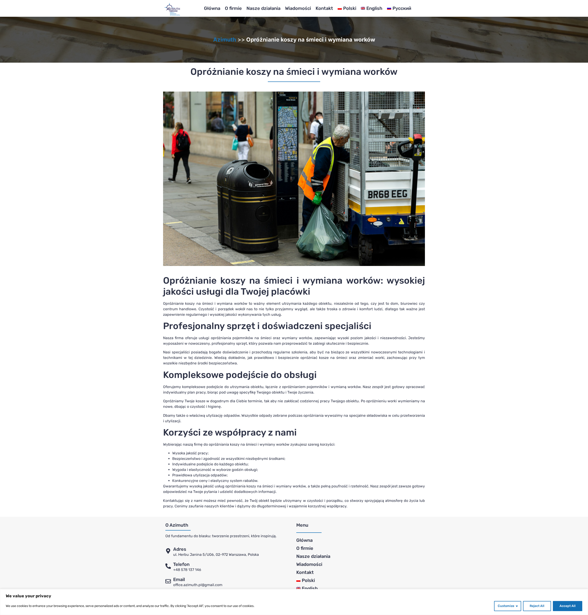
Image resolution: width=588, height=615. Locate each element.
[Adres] (168, 551)
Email (179, 579)
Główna (212, 8)
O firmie (233, 8)
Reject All (537, 606)
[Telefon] (168, 566)
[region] (294, 602)
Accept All (568, 606)
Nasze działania (263, 8)
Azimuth (224, 39)
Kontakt (324, 8)
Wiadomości (298, 8)
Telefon (181, 564)
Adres (179, 549)
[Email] (168, 581)
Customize (506, 606)
